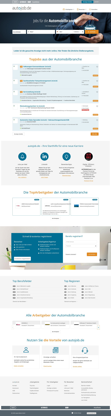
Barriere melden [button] (85, 385)
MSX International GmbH (30, 204)
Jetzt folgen (44, 177)
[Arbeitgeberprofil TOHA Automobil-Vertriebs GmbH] (76, 206)
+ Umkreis (76, 31)
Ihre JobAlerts (22, 177)
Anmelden (94, 9)
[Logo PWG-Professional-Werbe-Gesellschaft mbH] (15, 106)
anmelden (91, 254)
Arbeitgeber (69, 9)
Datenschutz (16, 393)
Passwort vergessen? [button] (71, 254)
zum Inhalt (84, 400)
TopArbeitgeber (34, 388)
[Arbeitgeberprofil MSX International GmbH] (18, 206)
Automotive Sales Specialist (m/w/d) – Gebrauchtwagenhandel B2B (44, 120)
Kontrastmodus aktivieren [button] (88, 392)
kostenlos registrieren (22, 259)
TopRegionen (33, 393)
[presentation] (98, 327)
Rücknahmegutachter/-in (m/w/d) (32, 106)
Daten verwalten (18, 366)
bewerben (95, 75)
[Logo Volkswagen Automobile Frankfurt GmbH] (15, 67)
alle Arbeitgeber (55, 218)
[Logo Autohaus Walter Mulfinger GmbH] (15, 92)
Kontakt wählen (77, 366)
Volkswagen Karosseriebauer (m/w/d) (37, 66)
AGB (13, 390)
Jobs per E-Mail (68, 388)
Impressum (15, 388)
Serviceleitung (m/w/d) (31, 92)
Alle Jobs (22, 68)
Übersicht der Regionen (70, 301)
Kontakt (97, 1)
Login (48, 385)
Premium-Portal (88, 180)
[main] (55, 194)
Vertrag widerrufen (91, 413)
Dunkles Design (77, 413)
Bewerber (82, 9)
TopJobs (32, 385)
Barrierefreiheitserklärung (88, 395)
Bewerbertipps (66, 175)
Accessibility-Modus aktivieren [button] (87, 389)
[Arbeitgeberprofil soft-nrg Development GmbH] (47, 206)
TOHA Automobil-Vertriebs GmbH (91, 204)
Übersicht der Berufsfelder (19, 301)
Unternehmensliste (69, 393)
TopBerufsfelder (34, 390)
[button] (82, 32)
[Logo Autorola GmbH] (15, 120)
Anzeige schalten (87, 1)
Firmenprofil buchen (52, 390)
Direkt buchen (47, 366)
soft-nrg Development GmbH (61, 204)
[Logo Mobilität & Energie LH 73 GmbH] (15, 81)
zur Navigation (85, 397)
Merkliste (66, 390)
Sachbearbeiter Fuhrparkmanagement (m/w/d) (40, 81)
